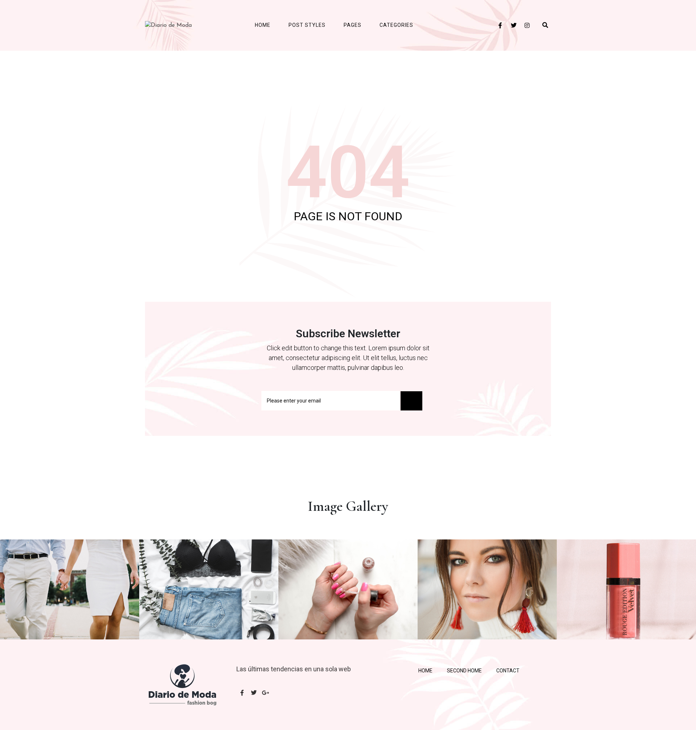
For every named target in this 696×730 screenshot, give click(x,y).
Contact (507, 670)
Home (262, 25)
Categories (396, 25)
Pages (352, 25)
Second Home (464, 670)
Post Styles (307, 25)
